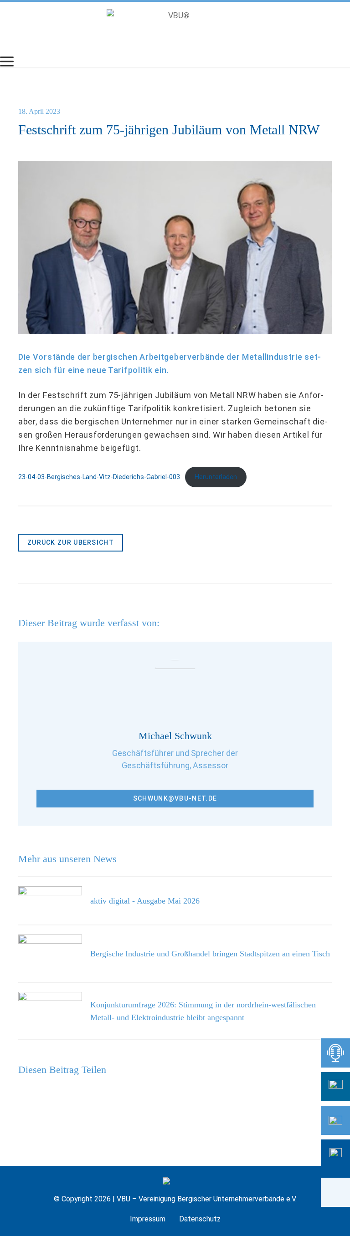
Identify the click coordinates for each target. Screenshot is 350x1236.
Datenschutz (200, 1219)
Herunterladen (216, 477)
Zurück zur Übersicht (70, 542)
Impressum (147, 1219)
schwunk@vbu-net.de (175, 798)
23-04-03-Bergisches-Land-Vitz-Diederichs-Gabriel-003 (99, 477)
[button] (335, 1192)
